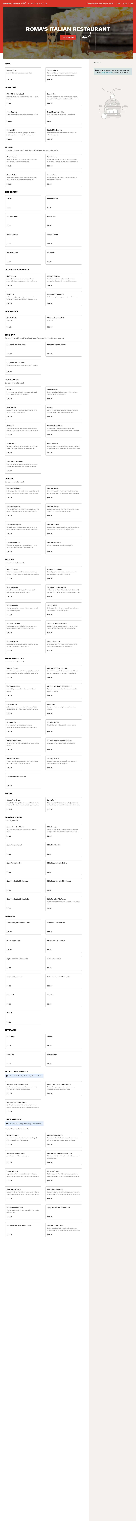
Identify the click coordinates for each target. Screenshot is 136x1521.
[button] (23, 74)
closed (24, 3)
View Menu (68, 37)
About (130, 4)
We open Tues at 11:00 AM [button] (37, 4)
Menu (119, 4)
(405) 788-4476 (107, 72)
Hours (124, 4)
